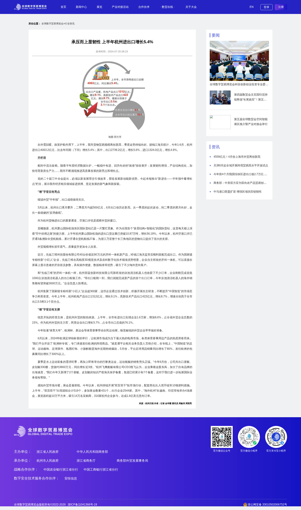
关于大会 (191, 6)
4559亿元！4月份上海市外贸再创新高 (237, 156)
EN (252, 6)
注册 (281, 6)
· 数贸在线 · (167, 6)
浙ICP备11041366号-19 (82, 504)
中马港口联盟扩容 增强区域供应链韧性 (238, 191)
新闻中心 (81, 6)
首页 (63, 6)
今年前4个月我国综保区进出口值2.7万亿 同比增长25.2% (248, 174)
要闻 (216, 35)
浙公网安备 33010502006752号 (267, 504)
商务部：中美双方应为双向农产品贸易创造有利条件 (246, 182)
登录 (266, 7)
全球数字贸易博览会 (52, 23)
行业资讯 (70, 23)
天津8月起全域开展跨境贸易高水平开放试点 (241, 165)
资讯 (216, 147)
